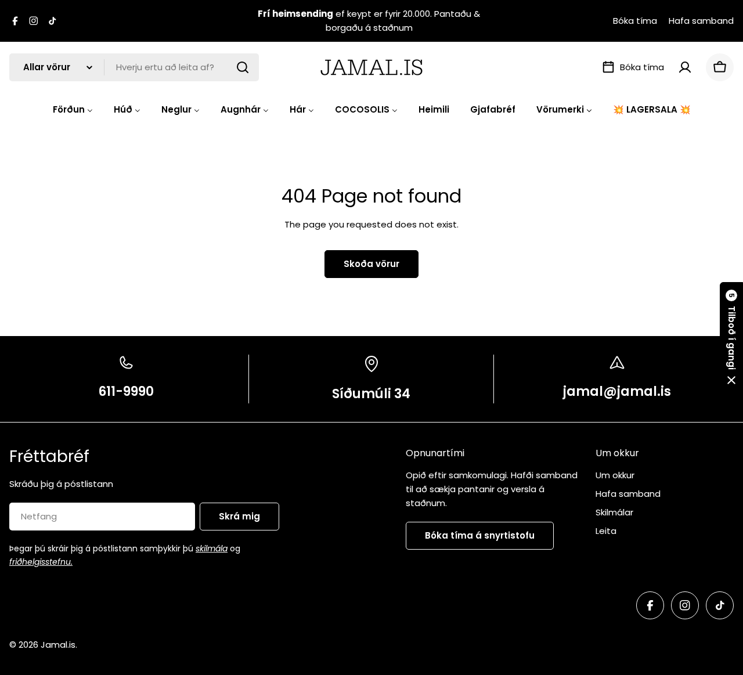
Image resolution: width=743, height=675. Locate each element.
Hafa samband (701, 21)
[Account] (685, 67)
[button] (731, 338)
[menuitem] (72, 109)
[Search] (243, 67)
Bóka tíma (635, 21)
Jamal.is (58, 644)
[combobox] (134, 67)
